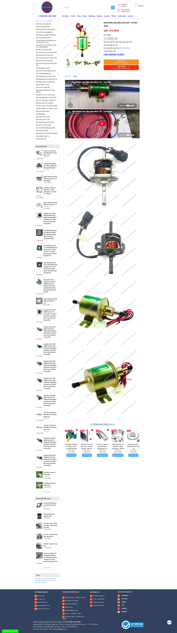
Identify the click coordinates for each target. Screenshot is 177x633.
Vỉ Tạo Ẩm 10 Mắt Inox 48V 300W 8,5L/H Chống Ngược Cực (50, 153)
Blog (79, 16)
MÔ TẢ (67, 76)
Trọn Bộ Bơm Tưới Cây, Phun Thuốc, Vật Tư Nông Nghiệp (46, 46)
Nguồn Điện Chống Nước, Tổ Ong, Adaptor (45, 91)
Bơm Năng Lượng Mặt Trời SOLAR (46, 35)
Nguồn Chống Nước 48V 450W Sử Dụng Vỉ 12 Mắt (50, 301)
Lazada (106, 16)
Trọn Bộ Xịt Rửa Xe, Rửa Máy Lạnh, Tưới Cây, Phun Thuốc (46, 41)
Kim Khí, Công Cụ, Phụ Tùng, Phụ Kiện (46, 106)
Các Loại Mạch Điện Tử (42, 136)
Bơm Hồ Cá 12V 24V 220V (43, 125)
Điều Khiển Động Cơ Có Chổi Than (45, 82)
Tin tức (72, 16)
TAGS (75, 76)
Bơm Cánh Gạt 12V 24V (43, 119)
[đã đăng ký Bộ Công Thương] (133, 625)
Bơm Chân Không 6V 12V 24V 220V (46, 97)
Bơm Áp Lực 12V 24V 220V (44, 49)
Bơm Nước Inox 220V (42, 130)
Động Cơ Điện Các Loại (42, 84)
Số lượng (107, 35)
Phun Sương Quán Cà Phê (43, 37)
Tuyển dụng (122, 16)
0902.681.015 (126, 11)
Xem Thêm (47, 492)
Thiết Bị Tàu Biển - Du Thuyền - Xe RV (46, 108)
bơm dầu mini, (39, 578)
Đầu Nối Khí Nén (40, 114)
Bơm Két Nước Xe (41, 139)
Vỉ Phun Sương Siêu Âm (43, 26)
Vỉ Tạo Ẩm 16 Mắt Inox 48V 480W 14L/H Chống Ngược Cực (50, 427)
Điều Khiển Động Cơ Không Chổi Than (46, 79)
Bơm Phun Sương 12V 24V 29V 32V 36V (46, 64)
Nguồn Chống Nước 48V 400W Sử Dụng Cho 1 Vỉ (133, 446)
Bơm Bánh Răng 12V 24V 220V (45, 122)
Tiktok (113, 16)
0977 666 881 (68, 600)
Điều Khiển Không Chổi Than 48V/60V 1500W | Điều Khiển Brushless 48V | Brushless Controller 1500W (50, 234)
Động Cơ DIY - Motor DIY (43, 87)
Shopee (99, 16)
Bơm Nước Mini (125, 48)
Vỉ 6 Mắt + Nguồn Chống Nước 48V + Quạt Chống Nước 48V (50, 525)
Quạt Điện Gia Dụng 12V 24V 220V (46, 76)
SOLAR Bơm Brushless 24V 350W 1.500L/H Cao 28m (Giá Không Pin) (50, 166)
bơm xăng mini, (42, 582)
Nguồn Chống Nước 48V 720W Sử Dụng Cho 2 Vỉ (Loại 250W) (50, 178)
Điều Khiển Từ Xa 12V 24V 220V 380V (47, 133)
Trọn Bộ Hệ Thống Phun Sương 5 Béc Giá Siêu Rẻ (50, 505)
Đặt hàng (92, 16)
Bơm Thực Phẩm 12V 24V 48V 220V (46, 52)
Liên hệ (130, 16)
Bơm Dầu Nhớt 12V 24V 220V (44, 55)
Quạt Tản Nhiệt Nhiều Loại (43, 73)
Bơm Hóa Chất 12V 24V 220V (44, 60)
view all (110, 424)
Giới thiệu (65, 16)
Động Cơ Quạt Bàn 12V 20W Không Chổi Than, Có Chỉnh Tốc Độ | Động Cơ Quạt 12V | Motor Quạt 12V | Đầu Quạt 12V (50, 557)
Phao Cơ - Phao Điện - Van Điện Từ (46, 100)
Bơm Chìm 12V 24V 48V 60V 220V (46, 71)
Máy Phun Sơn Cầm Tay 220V (44, 103)
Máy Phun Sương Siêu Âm (43, 24)
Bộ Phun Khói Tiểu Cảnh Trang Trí (45, 29)
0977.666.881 (126, 9)
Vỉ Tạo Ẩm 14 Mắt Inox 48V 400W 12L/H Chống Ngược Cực (50, 414)
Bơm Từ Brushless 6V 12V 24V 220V (46, 58)
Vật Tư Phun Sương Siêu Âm (44, 32)
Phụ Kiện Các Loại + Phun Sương (45, 94)
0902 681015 (68, 604)
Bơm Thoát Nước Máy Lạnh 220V (45, 128)
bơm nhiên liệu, (48, 578)
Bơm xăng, (47, 580)
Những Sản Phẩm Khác (42, 111)
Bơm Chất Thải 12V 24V (43, 117)
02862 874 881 (69, 607)
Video (85, 16)
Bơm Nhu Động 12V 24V (43, 68)
